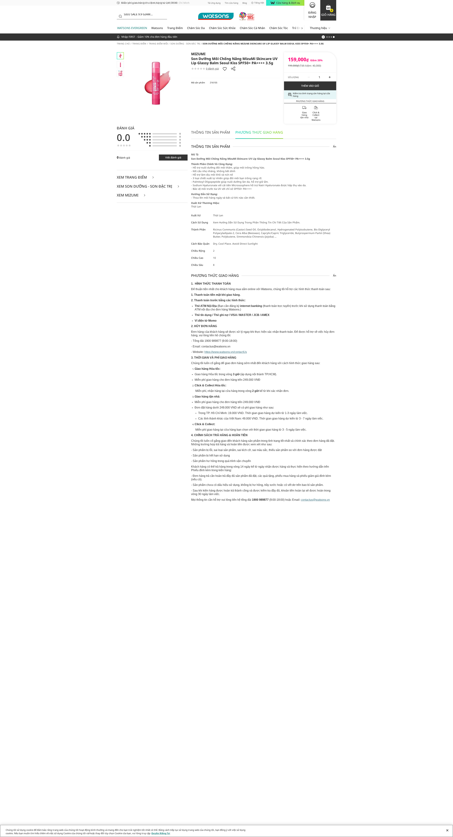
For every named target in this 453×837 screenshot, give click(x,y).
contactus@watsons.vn (315, 499)
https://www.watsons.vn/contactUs (225, 351)
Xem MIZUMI (128, 195)
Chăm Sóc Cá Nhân (252, 28)
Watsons (157, 28)
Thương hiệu (318, 28)
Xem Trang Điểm (132, 177)
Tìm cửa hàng (231, 2)
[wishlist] (224, 68)
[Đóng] (447, 830)
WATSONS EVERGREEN (132, 28)
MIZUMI (198, 54)
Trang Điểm (175, 28)
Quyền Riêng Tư (160, 833)
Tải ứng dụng (214, 2)
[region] (226, 831)
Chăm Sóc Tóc (278, 28)
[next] (302, 28)
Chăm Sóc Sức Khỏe (222, 28)
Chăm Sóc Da (196, 28)
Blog (244, 2)
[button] (328, 10)
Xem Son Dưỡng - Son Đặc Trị (145, 186)
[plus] (329, 77)
